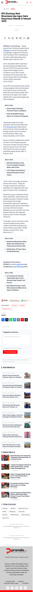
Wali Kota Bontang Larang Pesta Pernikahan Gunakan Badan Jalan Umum (16, 165)
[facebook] (7, 587)
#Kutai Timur (6, 518)
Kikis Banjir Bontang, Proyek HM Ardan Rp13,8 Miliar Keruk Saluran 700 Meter (16, 288)
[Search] (30, 2)
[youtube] (20, 587)
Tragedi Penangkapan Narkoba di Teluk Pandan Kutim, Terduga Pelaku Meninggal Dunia (20, 466)
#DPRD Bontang (14, 515)
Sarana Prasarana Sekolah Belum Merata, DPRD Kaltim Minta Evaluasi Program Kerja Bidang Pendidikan (20, 495)
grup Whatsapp (18, 267)
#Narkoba (5, 515)
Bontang (10, 127)
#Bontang (14, 305)
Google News (19, 264)
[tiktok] (25, 587)
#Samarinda (21, 511)
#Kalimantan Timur (23, 508)
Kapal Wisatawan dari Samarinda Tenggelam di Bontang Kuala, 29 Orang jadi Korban (20, 457)
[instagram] (16, 587)
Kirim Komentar (11, 352)
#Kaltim (4, 511)
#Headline (22, 305)
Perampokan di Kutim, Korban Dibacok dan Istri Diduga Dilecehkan (19, 485)
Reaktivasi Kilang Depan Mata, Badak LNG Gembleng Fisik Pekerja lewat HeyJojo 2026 (17, 244)
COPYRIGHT (25, 583)
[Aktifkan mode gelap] (27, 2)
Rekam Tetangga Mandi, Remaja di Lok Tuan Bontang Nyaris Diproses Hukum (20, 475)
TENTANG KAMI (10, 581)
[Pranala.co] (16, 551)
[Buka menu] (2, 2)
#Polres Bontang (25, 515)
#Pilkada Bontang (7, 309)
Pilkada (6, 50)
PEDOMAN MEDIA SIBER (11, 583)
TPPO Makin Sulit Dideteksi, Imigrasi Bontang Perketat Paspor (16, 173)
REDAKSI (21, 581)
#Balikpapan (12, 511)
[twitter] (12, 587)
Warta (13, 9)
